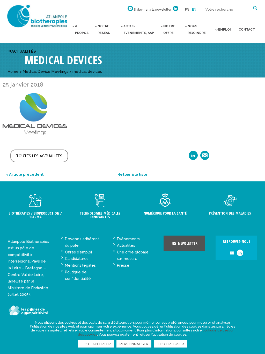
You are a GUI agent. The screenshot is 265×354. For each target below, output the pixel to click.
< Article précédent (25, 174)
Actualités (23, 51)
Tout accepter (96, 344)
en (194, 9)
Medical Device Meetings (45, 71)
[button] (255, 7)
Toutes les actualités (39, 156)
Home (13, 71)
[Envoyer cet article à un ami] (205, 157)
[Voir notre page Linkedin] (175, 9)
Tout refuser (170, 344)
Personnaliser (134, 344)
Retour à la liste (132, 174)
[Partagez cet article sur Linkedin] (193, 157)
